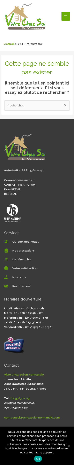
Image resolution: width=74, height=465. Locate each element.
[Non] (69, 446)
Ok (38, 458)
